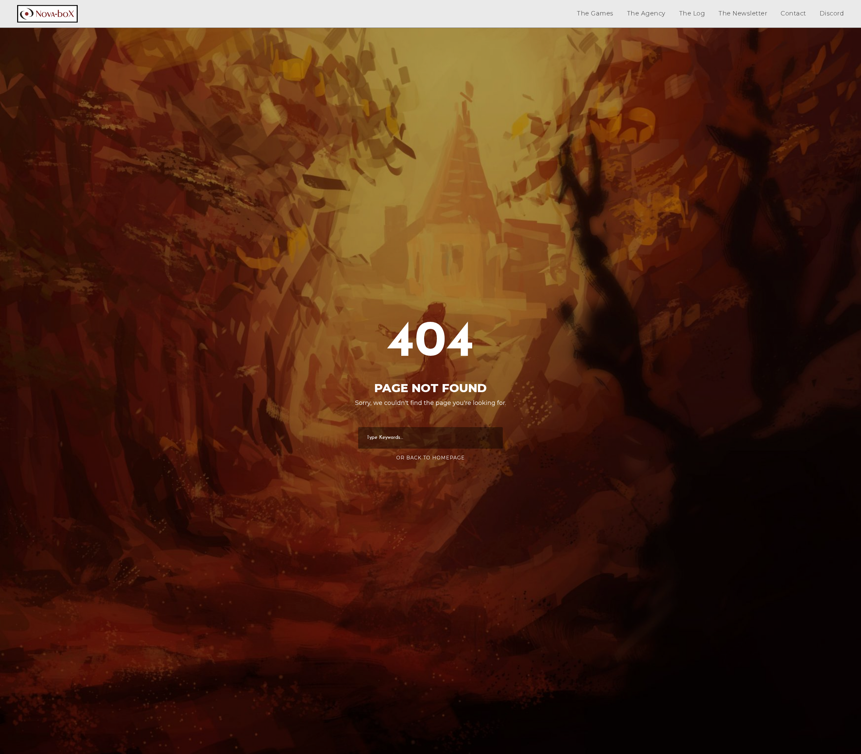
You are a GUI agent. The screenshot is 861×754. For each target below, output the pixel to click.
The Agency (646, 13)
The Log (692, 13)
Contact (793, 13)
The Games (595, 13)
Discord (832, 13)
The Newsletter (742, 13)
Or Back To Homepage (430, 458)
